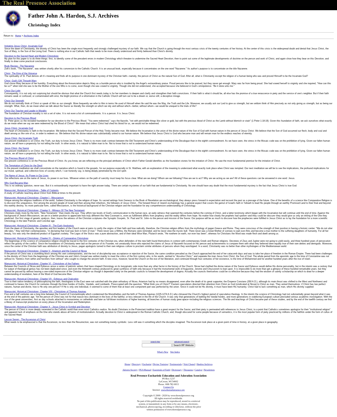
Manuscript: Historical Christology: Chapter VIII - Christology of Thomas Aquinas (45, 291)
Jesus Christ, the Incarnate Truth (21, 138)
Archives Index (31, 35)
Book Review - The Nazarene (19, 66)
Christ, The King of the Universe (20, 73)
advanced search (181, 342)
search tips (155, 342)
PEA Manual (145, 370)
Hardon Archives (205, 364)
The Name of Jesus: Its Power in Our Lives (26, 175)
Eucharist (146, 364)
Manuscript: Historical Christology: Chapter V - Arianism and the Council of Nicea (45, 251)
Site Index (175, 352)
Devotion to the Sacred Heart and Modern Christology (31, 56)
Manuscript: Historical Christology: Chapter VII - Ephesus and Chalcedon (41, 279)
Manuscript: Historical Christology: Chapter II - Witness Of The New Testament (44, 210)
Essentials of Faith (161, 370)
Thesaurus (188, 370)
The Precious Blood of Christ (19, 158)
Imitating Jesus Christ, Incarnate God (23, 46)
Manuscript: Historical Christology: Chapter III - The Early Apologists (39, 225)
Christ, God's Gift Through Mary (20, 80)
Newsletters (209, 370)
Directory (136, 364)
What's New (162, 352)
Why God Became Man (16, 183)
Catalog (198, 370)
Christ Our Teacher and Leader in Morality (25, 110)
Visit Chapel (189, 364)
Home (18, 35)
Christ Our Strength (14, 100)
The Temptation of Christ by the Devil (23, 165)
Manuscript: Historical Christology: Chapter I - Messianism (34, 197)
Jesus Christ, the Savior (16, 148)
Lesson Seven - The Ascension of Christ (24, 319)
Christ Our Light (12, 90)
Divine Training (160, 364)
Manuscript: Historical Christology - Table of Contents (31, 190)
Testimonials (176, 364)
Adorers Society (130, 370)
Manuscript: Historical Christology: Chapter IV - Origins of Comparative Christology (46, 238)
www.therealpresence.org (173, 390)
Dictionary (177, 370)
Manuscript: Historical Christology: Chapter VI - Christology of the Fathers (41, 263)
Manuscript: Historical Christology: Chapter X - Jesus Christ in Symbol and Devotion (47, 306)
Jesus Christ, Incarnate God (18, 128)
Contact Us (168, 387)
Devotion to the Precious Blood (20, 118)
